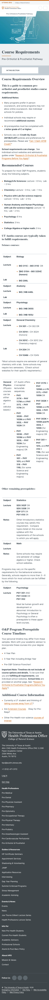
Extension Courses (17, 709)
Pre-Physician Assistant (12, 802)
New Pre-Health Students (13, 931)
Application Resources (11, 872)
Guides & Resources (11, 849)
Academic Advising (10, 895)
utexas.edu (7, 2)
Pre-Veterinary (8, 825)
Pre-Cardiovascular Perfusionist (15, 838)
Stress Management (10, 890)
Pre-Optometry (8, 811)
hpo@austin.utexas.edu (12, 763)
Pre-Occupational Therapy (13, 816)
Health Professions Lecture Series (16, 920)
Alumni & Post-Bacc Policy (13, 949)
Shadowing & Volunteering (13, 863)
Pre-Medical (7, 793)
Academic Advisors (10, 940)
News (4, 911)
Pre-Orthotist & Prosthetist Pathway (19, 14)
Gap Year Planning (10, 881)
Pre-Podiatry (7, 829)
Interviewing (7, 877)
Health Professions (10, 788)
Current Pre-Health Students (14, 935)
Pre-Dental (6, 797)
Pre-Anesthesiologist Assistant (15, 834)
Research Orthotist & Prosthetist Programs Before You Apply (23, 685)
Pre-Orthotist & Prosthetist (13, 843)
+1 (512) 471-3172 (9, 769)
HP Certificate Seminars (12, 854)
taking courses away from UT (18, 703)
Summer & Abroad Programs (14, 886)
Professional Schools (11, 944)
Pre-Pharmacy (8, 806)
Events (5, 906)
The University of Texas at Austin (16, 987)
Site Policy (26, 990)
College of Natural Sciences (22, 3)
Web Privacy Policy (17, 992)
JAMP (4, 868)
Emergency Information (10, 990)
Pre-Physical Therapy (11, 820)
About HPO (7, 955)
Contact (5, 964)
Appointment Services (11, 858)
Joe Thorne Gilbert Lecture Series (16, 915)
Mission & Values (9, 960)
